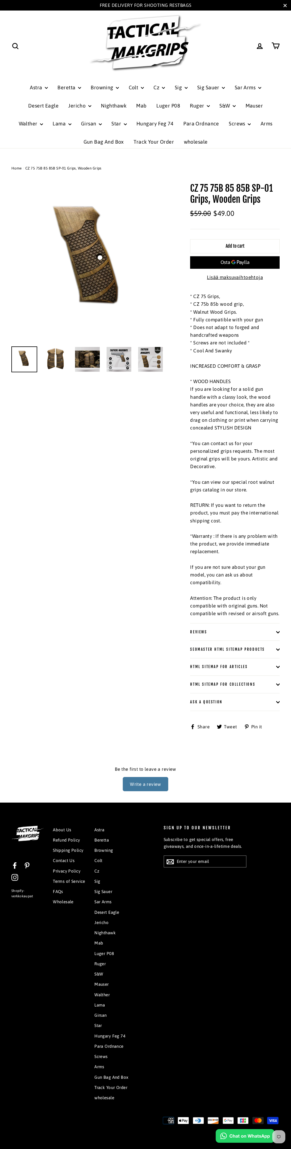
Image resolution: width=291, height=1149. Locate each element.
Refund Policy (66, 840)
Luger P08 (168, 106)
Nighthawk (113, 106)
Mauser (254, 106)
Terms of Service (69, 881)
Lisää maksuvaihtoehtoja (235, 277)
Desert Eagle (43, 106)
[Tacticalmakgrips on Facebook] (14, 865)
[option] (90, 262)
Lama (60, 124)
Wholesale (63, 901)
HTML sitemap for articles (219, 666)
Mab (141, 106)
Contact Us (63, 860)
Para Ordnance (201, 124)
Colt (134, 87)
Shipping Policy (68, 850)
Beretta (66, 87)
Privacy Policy (66, 871)
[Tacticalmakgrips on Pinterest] (27, 865)
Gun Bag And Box (104, 142)
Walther (29, 124)
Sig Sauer (209, 87)
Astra (36, 87)
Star (116, 124)
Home (16, 168)
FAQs (58, 891)
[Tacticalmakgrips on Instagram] (14, 877)
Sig (179, 87)
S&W (225, 106)
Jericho (77, 106)
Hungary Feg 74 (155, 124)
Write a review (145, 784)
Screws (237, 124)
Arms (267, 124)
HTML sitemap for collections (222, 684)
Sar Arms (246, 87)
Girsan (89, 124)
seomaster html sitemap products (227, 649)
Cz (157, 87)
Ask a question (206, 702)
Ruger (197, 106)
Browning (103, 87)
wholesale (196, 142)
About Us (62, 829)
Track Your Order (154, 142)
